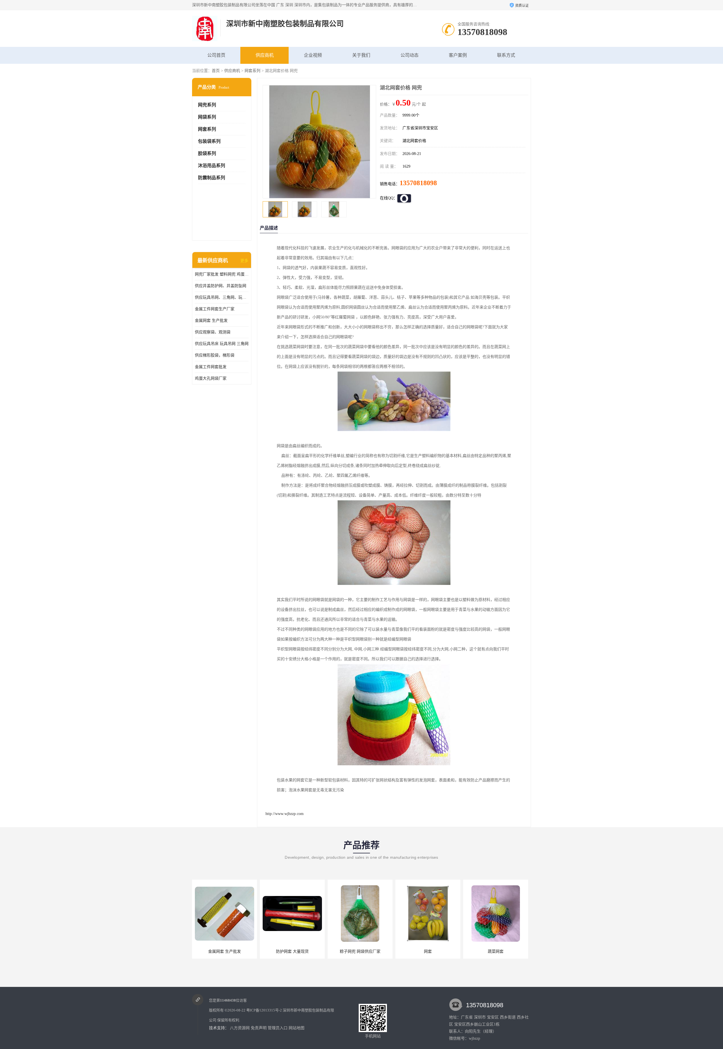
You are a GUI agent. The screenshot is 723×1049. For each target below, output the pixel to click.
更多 (244, 261)
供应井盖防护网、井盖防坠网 (220, 286)
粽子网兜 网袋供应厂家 (360, 951)
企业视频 (313, 55)
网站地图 (296, 1028)
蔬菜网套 (496, 951)
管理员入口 (278, 1028)
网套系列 (252, 71)
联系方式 (506, 55)
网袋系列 (207, 117)
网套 (428, 951)
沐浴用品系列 (211, 165)
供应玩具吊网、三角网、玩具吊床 (222, 297)
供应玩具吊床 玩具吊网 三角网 (222, 344)
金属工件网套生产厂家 (214, 309)
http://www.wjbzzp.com (284, 814)
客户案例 (458, 55)
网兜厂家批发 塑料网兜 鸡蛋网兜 (222, 274)
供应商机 (265, 55)
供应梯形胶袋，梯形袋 (214, 355)
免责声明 (259, 1028)
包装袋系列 (209, 141)
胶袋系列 (207, 153)
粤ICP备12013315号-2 (264, 1010)
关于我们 (361, 55)
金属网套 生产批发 (211, 320)
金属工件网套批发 (211, 367)
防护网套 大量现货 (292, 951)
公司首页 (216, 55)
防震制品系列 (211, 177)
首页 (216, 71)
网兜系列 (207, 104)
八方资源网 (240, 1028)
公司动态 (409, 55)
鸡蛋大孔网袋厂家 (211, 378)
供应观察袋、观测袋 (212, 332)
